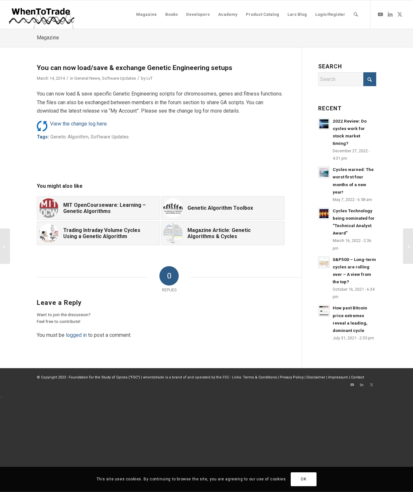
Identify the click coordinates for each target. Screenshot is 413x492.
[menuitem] (146, 14)
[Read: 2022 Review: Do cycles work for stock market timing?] (324, 124)
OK (303, 479)
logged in (76, 335)
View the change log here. (79, 124)
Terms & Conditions (260, 377)
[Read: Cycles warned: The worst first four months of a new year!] (324, 172)
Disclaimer (316, 377)
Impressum (338, 377)
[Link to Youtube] (380, 14)
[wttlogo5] (41, 14)
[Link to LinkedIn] (390, 14)
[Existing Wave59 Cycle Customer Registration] (5, 246)
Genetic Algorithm (69, 137)
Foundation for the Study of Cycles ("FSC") (104, 377)
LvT (149, 78)
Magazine (48, 38)
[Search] (355, 14)
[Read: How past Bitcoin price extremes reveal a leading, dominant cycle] (324, 310)
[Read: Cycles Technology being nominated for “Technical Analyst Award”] (324, 213)
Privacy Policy (292, 377)
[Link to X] (400, 14)
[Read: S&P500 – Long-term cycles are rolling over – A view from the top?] (324, 262)
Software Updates (119, 78)
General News (87, 78)
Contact (357, 377)
